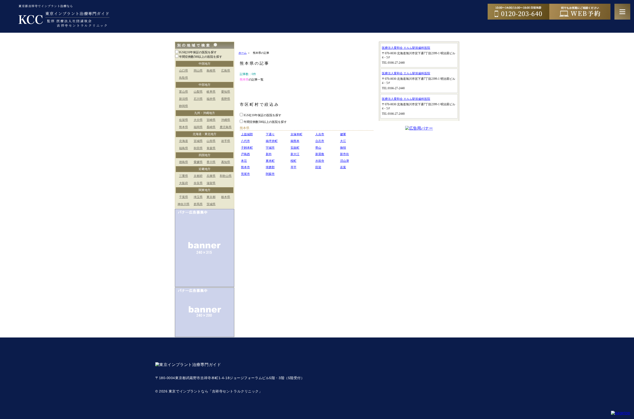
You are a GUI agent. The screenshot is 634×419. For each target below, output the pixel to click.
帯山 (318, 147)
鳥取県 (183, 78)
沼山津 (344, 161)
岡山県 (198, 70)
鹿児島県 (226, 127)
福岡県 (198, 127)
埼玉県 (198, 197)
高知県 (225, 162)
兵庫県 (211, 176)
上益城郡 (247, 134)
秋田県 (198, 148)
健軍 (343, 134)
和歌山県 (226, 176)
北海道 (183, 141)
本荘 (244, 161)
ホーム (242, 52)
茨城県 (211, 204)
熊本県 (183, 127)
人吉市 (319, 134)
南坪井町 (272, 141)
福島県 (183, 148)
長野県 (225, 99)
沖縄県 (225, 120)
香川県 (211, 162)
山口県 (183, 70)
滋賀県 (211, 183)
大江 (343, 141)
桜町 (293, 161)
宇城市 (270, 147)
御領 (343, 147)
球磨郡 (270, 167)
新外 (269, 154)
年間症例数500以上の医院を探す (200, 56)
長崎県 (211, 127)
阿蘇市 (270, 174)
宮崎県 (211, 120)
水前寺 (319, 161)
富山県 (183, 91)
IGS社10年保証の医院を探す (198, 52)
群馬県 (198, 204)
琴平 (293, 167)
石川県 (198, 99)
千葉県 (183, 197)
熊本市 (245, 167)
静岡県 (183, 106)
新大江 (295, 154)
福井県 (211, 99)
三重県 (183, 176)
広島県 (225, 70)
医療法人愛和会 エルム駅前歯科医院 (406, 48)
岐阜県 (211, 91)
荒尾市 (245, 174)
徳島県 (183, 162)
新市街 (344, 154)
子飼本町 (247, 147)
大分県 (198, 120)
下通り (270, 134)
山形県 (211, 141)
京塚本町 (296, 134)
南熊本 (295, 141)
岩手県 (225, 141)
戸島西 (245, 154)
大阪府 (183, 183)
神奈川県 (183, 204)
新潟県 (183, 99)
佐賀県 (183, 120)
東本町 (270, 161)
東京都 (211, 197)
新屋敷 (319, 154)
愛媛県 (198, 162)
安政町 (295, 147)
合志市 (319, 141)
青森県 (211, 148)
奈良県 (198, 183)
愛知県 (225, 91)
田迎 (318, 167)
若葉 (343, 167)
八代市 (245, 141)
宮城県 (198, 141)
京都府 (198, 176)
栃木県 (225, 197)
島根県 (211, 70)
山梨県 (198, 91)
